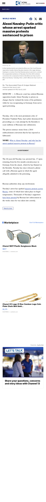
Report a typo (8, 208)
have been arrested (10, 197)
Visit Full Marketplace (36, 222)
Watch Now (40, 3)
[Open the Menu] (4, 3)
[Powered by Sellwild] (40, 345)
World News (9, 19)
